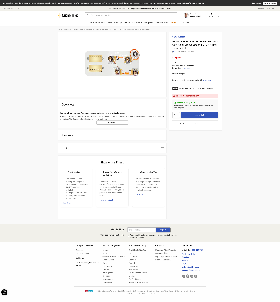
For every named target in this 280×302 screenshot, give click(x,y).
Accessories (159, 23)
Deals (131, 253)
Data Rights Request (124, 291)
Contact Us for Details (106, 200)
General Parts (117, 29)
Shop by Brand (134, 266)
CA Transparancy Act (181, 291)
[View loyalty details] (212, 89)
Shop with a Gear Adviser (138, 282)
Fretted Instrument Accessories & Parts (84, 29)
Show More (112, 122)
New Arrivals (134, 269)
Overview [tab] (68, 104)
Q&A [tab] (65, 148)
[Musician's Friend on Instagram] (196, 276)
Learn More (67, 203)
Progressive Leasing (163, 260)
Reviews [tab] (67, 135)
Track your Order (188, 254)
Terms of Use (188, 3)
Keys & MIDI (123, 23)
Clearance (132, 276)
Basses (97, 23)
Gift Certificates (135, 279)
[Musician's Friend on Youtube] (192, 276)
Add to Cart (199, 115)
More (166, 23)
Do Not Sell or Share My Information (105, 291)
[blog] (87, 259)
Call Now (192, 250)
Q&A (174, 51)
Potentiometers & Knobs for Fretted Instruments (136, 29)
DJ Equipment (107, 273)
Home (60, 29)
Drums (115, 23)
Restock (132, 263)
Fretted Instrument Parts (104, 29)
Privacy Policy (59, 3)
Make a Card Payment (190, 267)
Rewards (261, 8)
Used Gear (133, 257)
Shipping (185, 257)
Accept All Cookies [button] (270, 3)
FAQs (184, 264)
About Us (79, 250)
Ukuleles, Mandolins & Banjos (113, 257)
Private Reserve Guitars (138, 273)
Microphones (148, 23)
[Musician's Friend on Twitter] (188, 276)
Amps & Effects (106, 23)
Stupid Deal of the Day (137, 250)
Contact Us (139, 194)
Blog (268, 8)
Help (273, 8)
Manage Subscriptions (191, 270)
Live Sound (131, 23)
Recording (139, 23)
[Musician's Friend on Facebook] (184, 276)
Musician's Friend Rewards (165, 250)
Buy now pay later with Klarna (166, 257)
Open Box (132, 260)
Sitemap (192, 291)
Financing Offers (161, 253)
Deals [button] (173, 23)
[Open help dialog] (4, 292)
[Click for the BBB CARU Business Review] (89, 291)
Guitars (91, 23)
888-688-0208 (146, 8)
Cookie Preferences (199, 3)
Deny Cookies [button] (256, 3)
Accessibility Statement (130, 294)
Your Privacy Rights (167, 291)
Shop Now (134, 8)
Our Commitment (82, 253)
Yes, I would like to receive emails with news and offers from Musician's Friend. (153, 236)
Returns (185, 260)
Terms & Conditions (153, 291)
